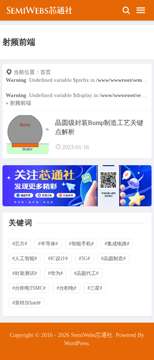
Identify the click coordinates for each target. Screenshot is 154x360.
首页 (45, 72)
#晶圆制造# (113, 258)
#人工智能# (24, 258)
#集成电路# (117, 244)
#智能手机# (81, 244)
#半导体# (48, 244)
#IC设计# (58, 258)
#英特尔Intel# (26, 303)
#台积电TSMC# (29, 288)
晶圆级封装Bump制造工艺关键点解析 (99, 127)
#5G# (84, 258)
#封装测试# (24, 273)
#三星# (94, 288)
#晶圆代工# (86, 273)
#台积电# (66, 288)
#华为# (55, 273)
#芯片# (19, 244)
